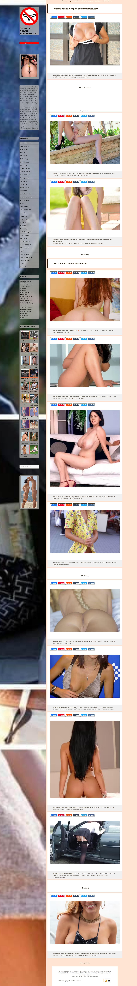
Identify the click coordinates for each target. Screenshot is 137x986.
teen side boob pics (26, 311)
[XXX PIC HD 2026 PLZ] (25, 335)
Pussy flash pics (24, 235)
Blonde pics (23, 156)
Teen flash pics (24, 254)
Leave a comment (83, 77)
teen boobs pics (24, 294)
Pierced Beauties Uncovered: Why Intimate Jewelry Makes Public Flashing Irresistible (80, 953)
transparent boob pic (26, 285)
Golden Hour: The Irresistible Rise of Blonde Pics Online (70, 641)
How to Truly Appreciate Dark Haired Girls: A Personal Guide (72, 807)
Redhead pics (24, 238)
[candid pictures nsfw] (25, 360)
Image (81, 707)
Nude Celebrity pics (25, 210)
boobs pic (23, 289)
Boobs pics (23, 290)
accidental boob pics (26, 300)
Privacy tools (95, 976)
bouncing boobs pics (26, 292)
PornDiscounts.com (87, 1)
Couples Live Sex (84, 111)
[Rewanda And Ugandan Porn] (33, 360)
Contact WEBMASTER (76, 976)
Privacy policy (89, 976)
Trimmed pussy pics (26, 257)
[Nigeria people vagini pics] (33, 347)
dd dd (55, 77)
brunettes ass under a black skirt (63, 873)
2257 (82, 976)
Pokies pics (23, 222)
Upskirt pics (23, 264)
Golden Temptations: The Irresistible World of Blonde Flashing (72, 563)
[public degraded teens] (33, 424)
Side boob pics (24, 248)
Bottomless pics (24, 162)
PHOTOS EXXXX (34, 416)
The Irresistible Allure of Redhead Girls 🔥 (66, 331)
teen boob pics (24, 313)
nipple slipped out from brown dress (64, 707)
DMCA (85, 976)
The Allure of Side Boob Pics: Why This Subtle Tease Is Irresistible (73, 497)
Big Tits (87, 963)
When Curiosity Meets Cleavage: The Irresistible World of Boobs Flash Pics (76, 75)
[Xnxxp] (33, 335)
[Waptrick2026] (25, 347)
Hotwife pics (23, 190)
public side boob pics (26, 308)
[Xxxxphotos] (25, 398)
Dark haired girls (25, 171)
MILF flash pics (24, 200)
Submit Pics (30, 43)
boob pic (22, 317)
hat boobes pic (24, 306)
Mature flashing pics (26, 197)
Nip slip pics (23, 203)
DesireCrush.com (76, 1)
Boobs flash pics (25, 159)
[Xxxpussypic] (33, 449)
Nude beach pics (25, 206)
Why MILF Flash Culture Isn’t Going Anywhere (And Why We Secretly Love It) (77, 173)
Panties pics (23, 216)
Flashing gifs (23, 184)
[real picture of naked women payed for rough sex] (33, 398)
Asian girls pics (24, 146)
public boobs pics (25, 315)
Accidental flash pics (26, 143)
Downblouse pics (25, 175)
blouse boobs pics (25, 281)
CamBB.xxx (98, 1)
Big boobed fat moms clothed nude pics (25, 392)
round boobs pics (25, 287)
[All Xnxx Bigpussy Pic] (33, 373)
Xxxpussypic (34, 454)
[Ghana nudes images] (25, 449)
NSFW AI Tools (107, 1)
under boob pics (25, 302)
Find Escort (23, 181)
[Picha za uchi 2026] (25, 373)
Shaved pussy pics (25, 245)
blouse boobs (24, 283)
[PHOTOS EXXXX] (33, 411)
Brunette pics (24, 165)
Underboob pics (25, 260)
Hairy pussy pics (25, 187)
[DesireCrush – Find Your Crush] (29, 66)
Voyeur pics (23, 267)
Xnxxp (34, 340)
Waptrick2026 (25, 353)
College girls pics (25, 168)
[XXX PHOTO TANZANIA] (25, 411)
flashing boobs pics (26, 310)
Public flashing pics (25, 232)
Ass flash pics (24, 149)
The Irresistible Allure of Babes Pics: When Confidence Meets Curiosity (75, 397)
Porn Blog (23, 225)
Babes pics (23, 152)
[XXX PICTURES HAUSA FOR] (25, 424)
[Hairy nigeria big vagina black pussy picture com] (25, 436)
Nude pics (23, 213)
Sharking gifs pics (25, 241)
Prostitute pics (24, 229)
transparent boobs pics (27, 304)
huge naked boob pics (26, 296)
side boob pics (24, 298)
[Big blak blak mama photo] (33, 385)
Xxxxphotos (25, 404)
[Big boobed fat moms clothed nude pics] (25, 385)
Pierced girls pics (25, 219)
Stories (22, 251)
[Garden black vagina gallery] (33, 436)
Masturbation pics (25, 194)
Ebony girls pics (24, 178)
